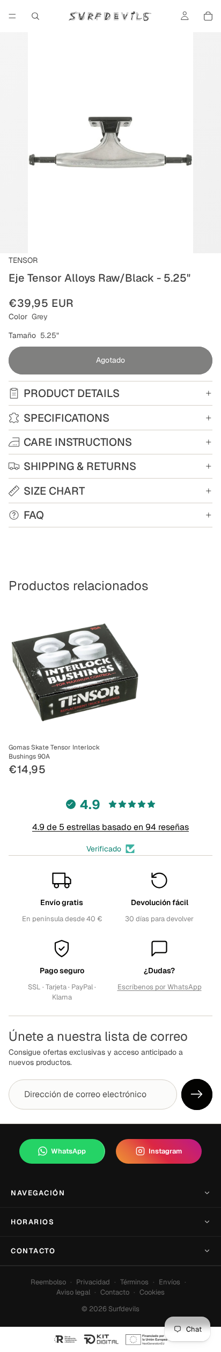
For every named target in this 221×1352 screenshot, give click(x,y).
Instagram (165, 1151)
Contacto (33, 1250)
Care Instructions (78, 442)
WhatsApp (68, 1151)
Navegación (38, 1192)
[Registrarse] (196, 1094)
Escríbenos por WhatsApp (159, 986)
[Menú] (12, 16)
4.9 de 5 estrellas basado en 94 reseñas (110, 827)
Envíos (169, 1282)
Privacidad (93, 1282)
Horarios (32, 1221)
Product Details (72, 393)
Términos (134, 1282)
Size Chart (54, 491)
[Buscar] (35, 16)
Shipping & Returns (80, 466)
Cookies (152, 1292)
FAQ (34, 515)
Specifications (66, 418)
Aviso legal (73, 1292)
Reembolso (48, 1282)
